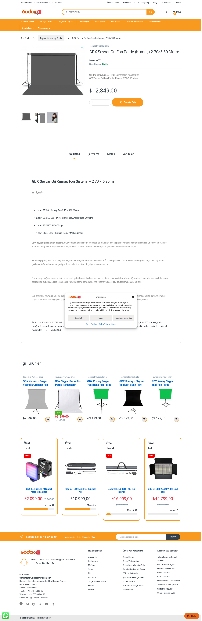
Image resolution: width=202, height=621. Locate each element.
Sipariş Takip (144, 3)
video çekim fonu (152, 326)
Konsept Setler (27, 22)
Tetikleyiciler (100, 22)
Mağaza (91, 565)
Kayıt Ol (173, 537)
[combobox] (104, 12)
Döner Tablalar (129, 581)
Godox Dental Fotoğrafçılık (134, 565)
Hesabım (167, 3)
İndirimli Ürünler (113, 3)
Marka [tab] (111, 154)
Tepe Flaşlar (84, 22)
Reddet (101, 318)
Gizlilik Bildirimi (104, 324)
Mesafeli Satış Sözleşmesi (168, 581)
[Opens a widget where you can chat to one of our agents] (191, 616)
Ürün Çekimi (27, 28)
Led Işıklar (115, 22)
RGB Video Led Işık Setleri (133, 585)
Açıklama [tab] (74, 154)
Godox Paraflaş (28, 618)
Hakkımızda (128, 3)
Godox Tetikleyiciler (131, 561)
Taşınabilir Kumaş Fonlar (51, 38)
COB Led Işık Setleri (131, 573)
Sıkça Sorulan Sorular (97, 581)
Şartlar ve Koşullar (164, 589)
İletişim (178, 3)
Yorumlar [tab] (128, 154)
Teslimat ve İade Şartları (167, 585)
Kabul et (78, 318)
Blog (155, 3)
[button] (133, 297)
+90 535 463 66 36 (43, 3)
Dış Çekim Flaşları (65, 22)
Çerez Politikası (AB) (166, 593)
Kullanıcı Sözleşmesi (166, 568)
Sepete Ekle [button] (47, 419)
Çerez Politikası (92, 324)
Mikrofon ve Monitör (134, 22)
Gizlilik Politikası (163, 573)
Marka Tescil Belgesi (166, 564)
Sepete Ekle (130, 102)
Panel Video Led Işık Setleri (134, 569)
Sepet (90, 569)
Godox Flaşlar (128, 557)
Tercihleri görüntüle (123, 318)
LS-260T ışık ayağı (149, 322)
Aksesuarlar (43, 28)
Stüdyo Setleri (46, 22)
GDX (98, 60)
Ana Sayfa (25, 38)
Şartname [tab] (93, 154)
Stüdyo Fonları (155, 22)
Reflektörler (128, 590)
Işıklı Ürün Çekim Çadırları (133, 577)
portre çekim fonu (53, 326)
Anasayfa (92, 557)
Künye (113, 324)
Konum (59, 3)
